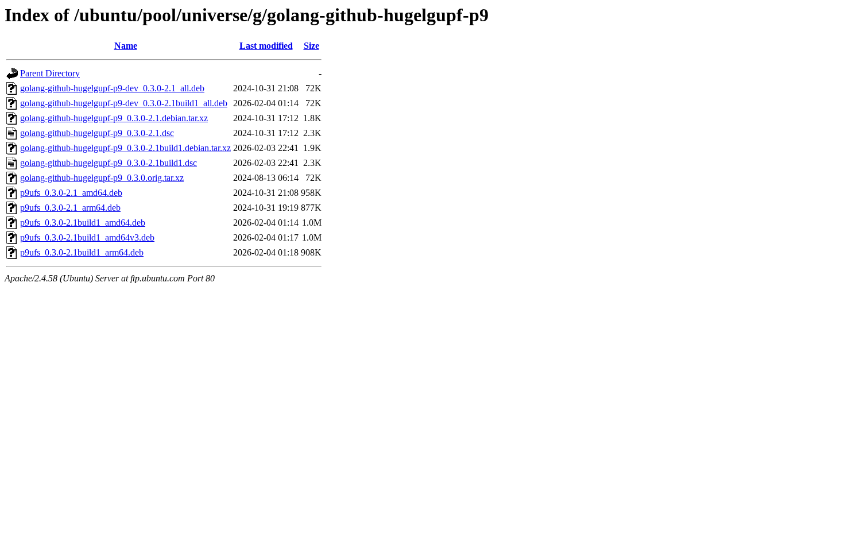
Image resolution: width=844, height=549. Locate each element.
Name (125, 46)
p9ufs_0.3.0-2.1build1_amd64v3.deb (87, 237)
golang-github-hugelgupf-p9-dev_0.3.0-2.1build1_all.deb (123, 103)
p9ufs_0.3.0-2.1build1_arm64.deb (82, 252)
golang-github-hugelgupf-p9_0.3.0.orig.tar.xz (102, 178)
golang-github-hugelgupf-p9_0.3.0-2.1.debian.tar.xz (114, 118)
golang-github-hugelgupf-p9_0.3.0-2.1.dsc (97, 133)
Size (311, 46)
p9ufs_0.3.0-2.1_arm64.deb (70, 207)
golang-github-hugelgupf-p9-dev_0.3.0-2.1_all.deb (112, 88)
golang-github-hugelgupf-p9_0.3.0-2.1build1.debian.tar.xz (125, 148)
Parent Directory (50, 73)
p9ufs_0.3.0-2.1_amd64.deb (71, 193)
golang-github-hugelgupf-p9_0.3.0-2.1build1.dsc (108, 163)
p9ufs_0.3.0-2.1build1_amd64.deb (82, 222)
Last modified (266, 46)
